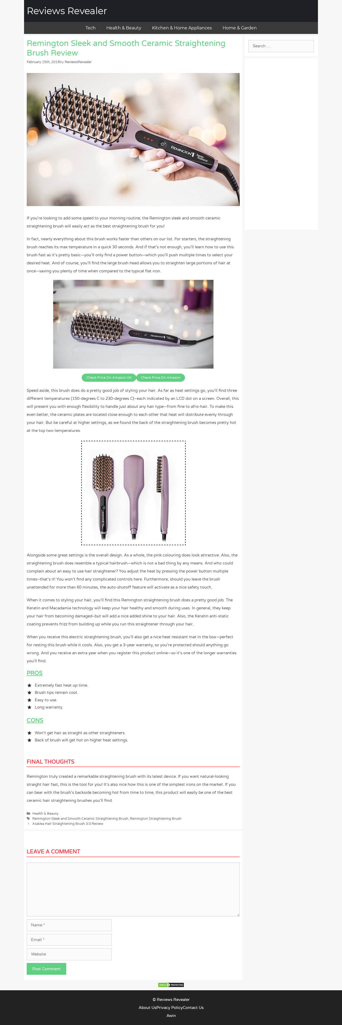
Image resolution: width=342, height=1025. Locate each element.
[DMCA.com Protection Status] (171, 986)
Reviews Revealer (67, 11)
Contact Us (193, 1007)
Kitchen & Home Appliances (182, 27)
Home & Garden (240, 27)
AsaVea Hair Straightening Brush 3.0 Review (67, 824)
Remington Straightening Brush (155, 819)
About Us (147, 1007)
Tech (91, 27)
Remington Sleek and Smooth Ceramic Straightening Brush (80, 819)
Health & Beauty (123, 27)
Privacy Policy (169, 1007)
